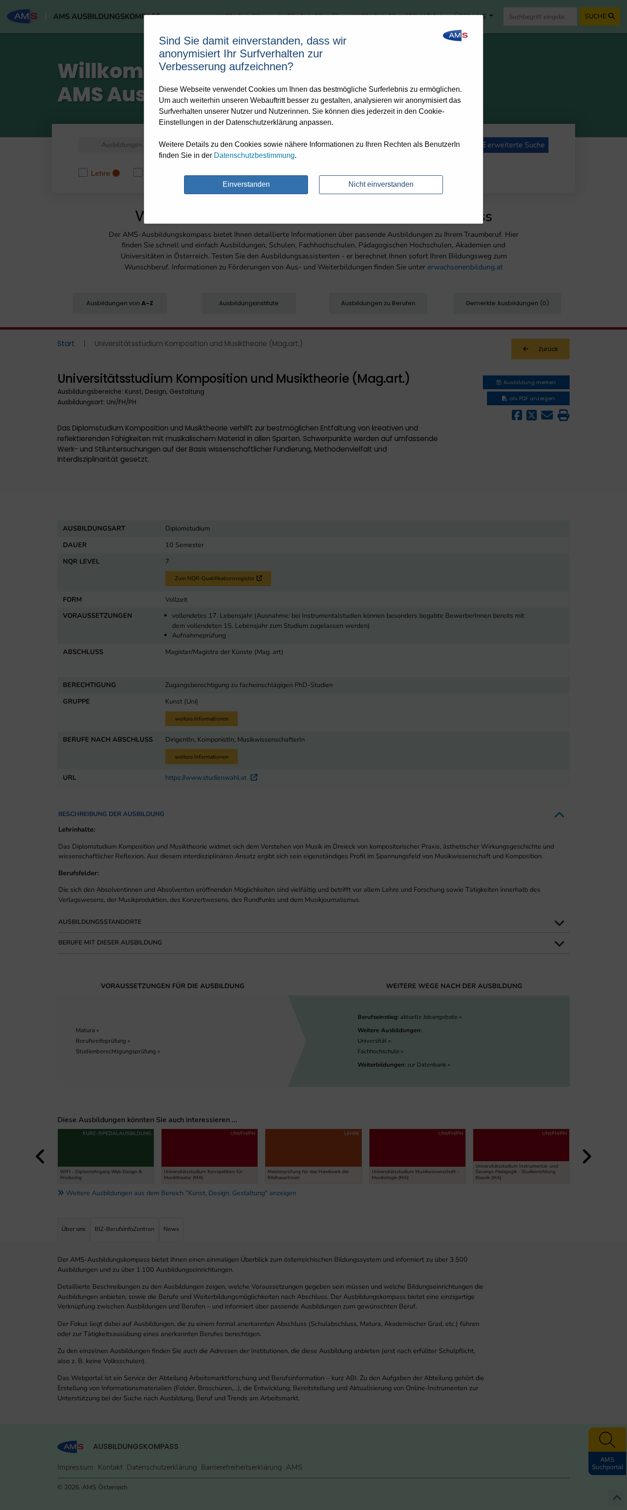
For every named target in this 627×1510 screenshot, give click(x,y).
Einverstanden (246, 184)
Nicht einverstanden (381, 184)
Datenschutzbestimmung (254, 155)
